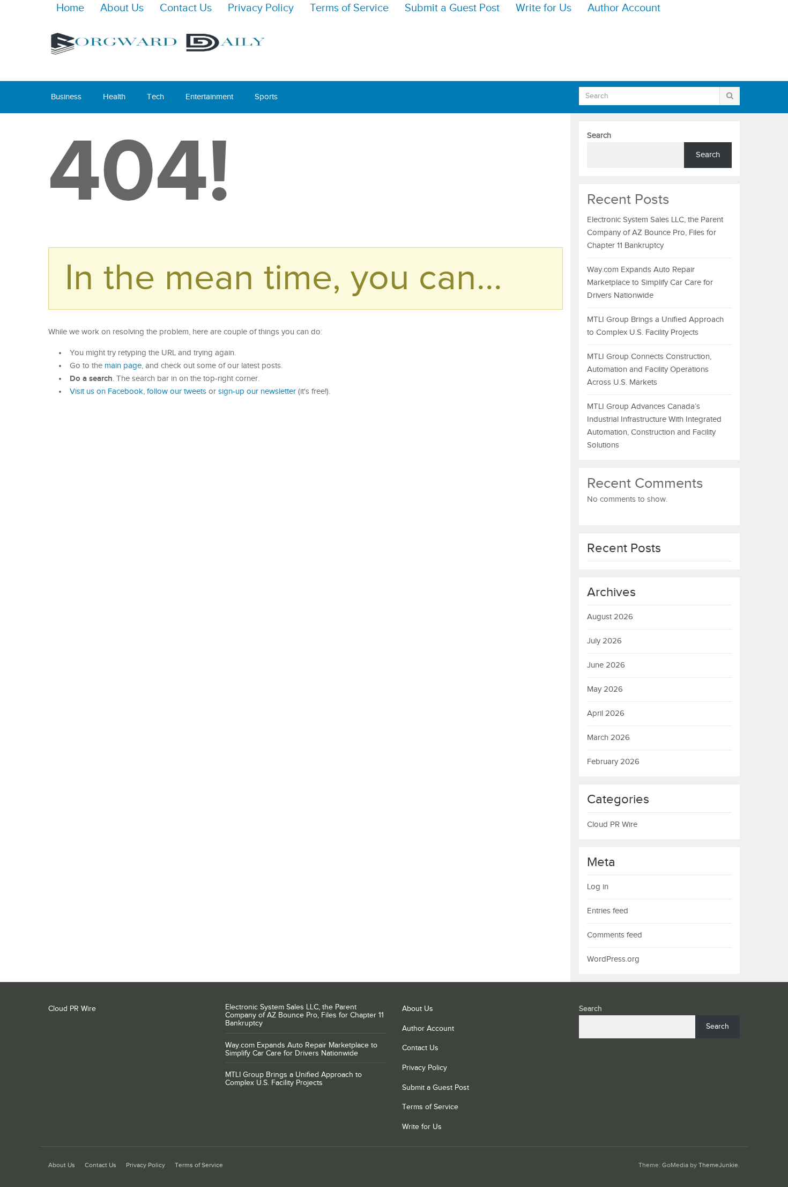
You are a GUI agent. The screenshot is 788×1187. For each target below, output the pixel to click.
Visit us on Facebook (106, 391)
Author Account (624, 8)
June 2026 (606, 665)
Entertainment (209, 96)
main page (123, 365)
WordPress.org (613, 959)
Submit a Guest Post (452, 8)
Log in (597, 886)
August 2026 (610, 616)
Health (114, 96)
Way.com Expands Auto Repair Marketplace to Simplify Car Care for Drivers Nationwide (650, 282)
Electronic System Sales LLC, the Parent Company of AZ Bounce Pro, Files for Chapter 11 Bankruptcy (655, 232)
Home (70, 8)
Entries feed (607, 910)
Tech (155, 96)
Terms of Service (349, 8)
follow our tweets (176, 391)
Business (66, 96)
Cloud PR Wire (612, 824)
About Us (122, 8)
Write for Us (543, 8)
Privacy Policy (261, 8)
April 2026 (606, 713)
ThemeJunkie (718, 1165)
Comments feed (614, 935)
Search (599, 135)
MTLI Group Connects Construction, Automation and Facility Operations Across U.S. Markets (649, 369)
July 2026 (604, 641)
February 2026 (613, 761)
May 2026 (605, 689)
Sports (266, 96)
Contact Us (186, 8)
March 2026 (608, 737)
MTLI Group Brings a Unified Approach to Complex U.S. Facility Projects (293, 1079)
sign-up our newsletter (257, 391)
